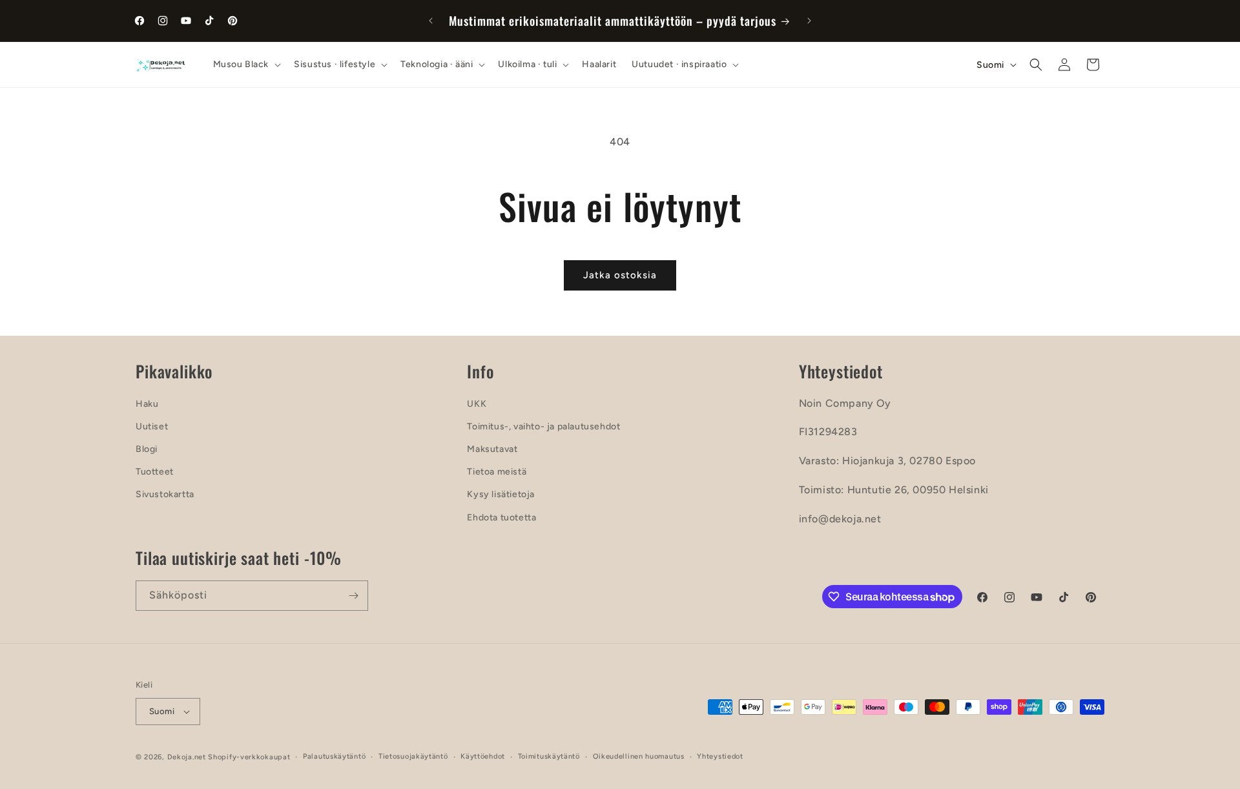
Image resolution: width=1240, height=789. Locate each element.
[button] (246, 64)
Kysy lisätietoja (501, 494)
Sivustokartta (165, 494)
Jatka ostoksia (620, 275)
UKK (476, 403)
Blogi (147, 449)
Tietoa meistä (496, 471)
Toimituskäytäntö (549, 756)
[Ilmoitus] (809, 20)
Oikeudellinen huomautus (639, 756)
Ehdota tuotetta (501, 517)
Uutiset (152, 426)
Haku (147, 403)
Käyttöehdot (482, 756)
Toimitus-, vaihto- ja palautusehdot (543, 426)
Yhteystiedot (720, 756)
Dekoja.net (186, 757)
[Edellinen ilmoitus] (431, 20)
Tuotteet (155, 471)
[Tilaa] (353, 595)
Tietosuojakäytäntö (413, 756)
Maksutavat (492, 449)
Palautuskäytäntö (334, 756)
